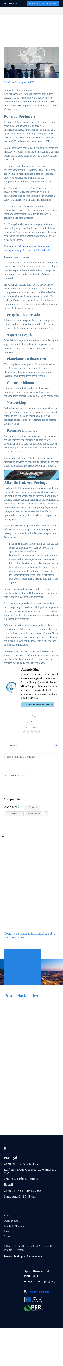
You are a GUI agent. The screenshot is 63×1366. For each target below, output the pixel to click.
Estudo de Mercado (14, 1226)
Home (7, 1215)
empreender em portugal (40, 824)
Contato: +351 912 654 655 (22, 1163)
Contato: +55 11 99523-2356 (22, 1190)
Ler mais (29, 1041)
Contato (8, 1236)
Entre (56, 745)
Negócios (46, 828)
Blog (6, 1231)
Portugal (56, 828)
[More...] (46, 813)
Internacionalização (30, 828)
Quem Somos (11, 1220)
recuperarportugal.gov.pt (40, 1281)
